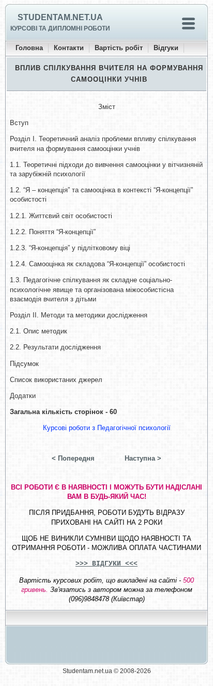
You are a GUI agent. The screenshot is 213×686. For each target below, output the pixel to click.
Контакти (69, 48)
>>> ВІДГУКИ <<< (106, 564)
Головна (29, 48)
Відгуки (166, 48)
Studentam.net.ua (60, 17)
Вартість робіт (119, 48)
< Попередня (73, 458)
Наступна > (143, 458)
